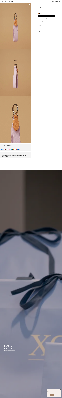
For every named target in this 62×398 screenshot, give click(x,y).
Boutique (9, 1)
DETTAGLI (39, 31)
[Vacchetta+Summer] (41, 13)
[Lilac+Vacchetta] (38, 13)
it (57, 1)
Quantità (39, 25)
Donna (2, 1)
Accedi (56, 1)
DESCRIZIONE (40, 29)
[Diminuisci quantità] (42, 27)
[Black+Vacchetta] (39, 13)
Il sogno (12, 1)
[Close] (60, 389)
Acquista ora (46, 18)
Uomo (5, 1)
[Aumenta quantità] (39, 27)
